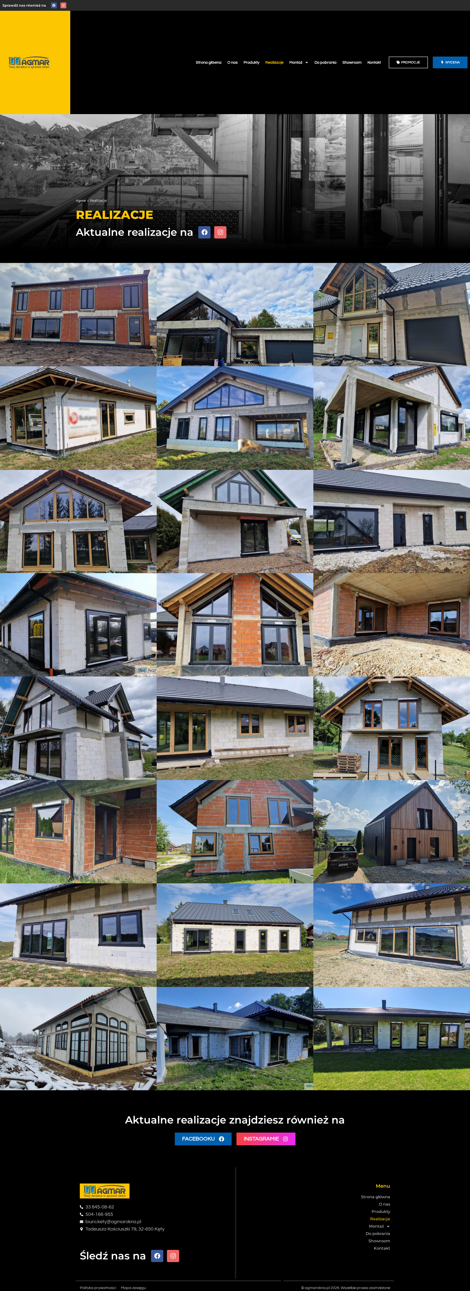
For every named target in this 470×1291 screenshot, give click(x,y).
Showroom (352, 62)
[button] (203, 1139)
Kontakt (374, 62)
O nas (232, 62)
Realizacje (274, 62)
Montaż (295, 62)
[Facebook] (54, 5)
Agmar (81, 200)
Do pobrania (326, 62)
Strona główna (209, 62)
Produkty (251, 62)
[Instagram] (63, 5)
